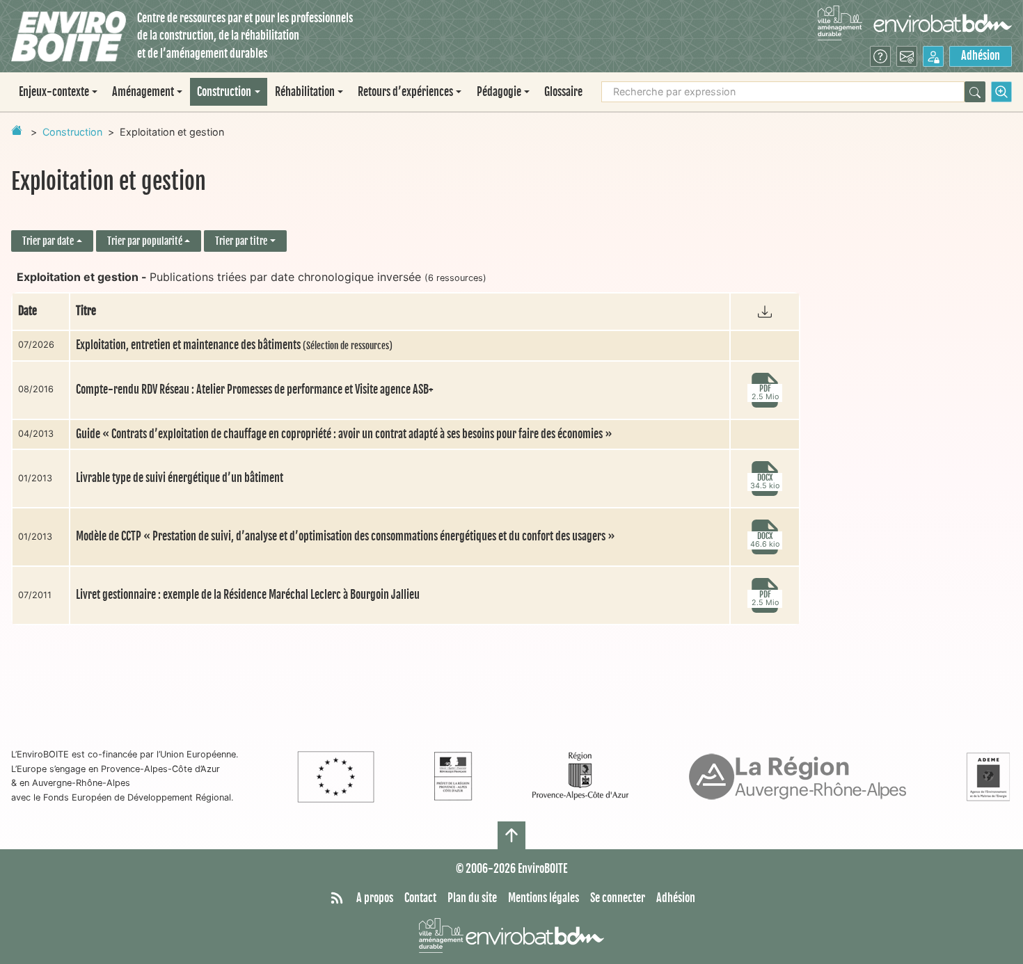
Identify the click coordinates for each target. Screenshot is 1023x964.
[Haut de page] (511, 835)
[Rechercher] (975, 91)
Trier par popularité (144, 241)
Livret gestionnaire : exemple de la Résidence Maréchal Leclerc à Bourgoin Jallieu (248, 595)
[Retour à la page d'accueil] (16, 130)
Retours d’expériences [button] (405, 92)
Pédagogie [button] (499, 92)
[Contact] (906, 56)
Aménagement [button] (143, 92)
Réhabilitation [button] (305, 92)
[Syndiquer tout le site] (336, 899)
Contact (420, 898)
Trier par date (48, 241)
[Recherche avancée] (1001, 91)
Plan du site (472, 898)
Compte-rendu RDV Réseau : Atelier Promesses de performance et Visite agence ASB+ (255, 389)
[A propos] (880, 56)
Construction (72, 132)
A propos (374, 898)
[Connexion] (933, 56)
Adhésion (980, 56)
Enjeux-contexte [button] (54, 92)
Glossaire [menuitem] (563, 92)
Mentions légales (543, 898)
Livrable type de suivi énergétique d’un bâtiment (179, 478)
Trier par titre (241, 241)
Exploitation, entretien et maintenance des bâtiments (234, 345)
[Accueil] (68, 36)
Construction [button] (224, 92)
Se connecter (617, 898)
